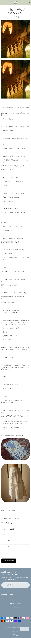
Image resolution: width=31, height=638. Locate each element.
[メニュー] (2, 3)
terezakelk (17, 610)
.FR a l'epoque (13, 627)
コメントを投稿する (8, 560)
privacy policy (12, 579)
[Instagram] (14, 635)
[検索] (6, 3)
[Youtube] (17, 635)
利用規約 (15, 631)
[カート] (29, 3)
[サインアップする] (27, 585)
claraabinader (17, 606)
